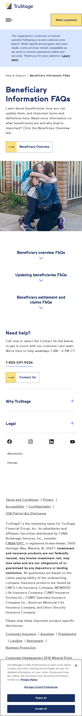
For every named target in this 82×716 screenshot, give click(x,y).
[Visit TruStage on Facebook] (9, 441)
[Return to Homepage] (19, 6)
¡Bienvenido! (15, 453)
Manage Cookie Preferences (41, 687)
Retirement (35, 641)
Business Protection (21, 647)
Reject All (40, 698)
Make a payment (66, 20)
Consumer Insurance (21, 634)
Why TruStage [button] (40, 401)
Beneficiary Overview (34, 146)
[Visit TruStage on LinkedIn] (51, 441)
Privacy (48, 500)
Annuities (47, 634)
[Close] (76, 665)
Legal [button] (40, 423)
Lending (16, 641)
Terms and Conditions (22, 500)
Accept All (41, 709)
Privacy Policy (29, 680)
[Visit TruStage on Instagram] (30, 441)
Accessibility (15, 506)
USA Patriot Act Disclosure (26, 513)
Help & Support (16, 76)
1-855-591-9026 (19, 362)
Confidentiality (40, 506)
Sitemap (12, 463)
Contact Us (27, 377)
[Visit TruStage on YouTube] (72, 441)
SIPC (20, 543)
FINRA (10, 543)
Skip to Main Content (13, 1)
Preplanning (67, 634)
